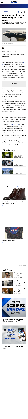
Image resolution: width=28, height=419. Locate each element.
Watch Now (24, 2)
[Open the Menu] (2, 2)
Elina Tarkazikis (9, 48)
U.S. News (5, 12)
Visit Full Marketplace (21, 186)
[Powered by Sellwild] (24, 265)
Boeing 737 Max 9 (14, 124)
